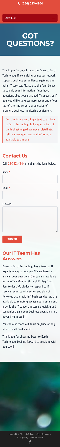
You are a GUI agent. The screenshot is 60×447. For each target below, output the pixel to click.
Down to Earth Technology (40, 434)
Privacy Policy (22, 437)
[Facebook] (30, 442)
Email (6, 187)
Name (6, 172)
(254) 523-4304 (16, 163)
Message (7, 203)
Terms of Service (36, 437)
